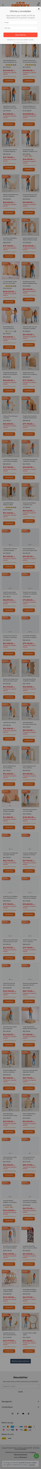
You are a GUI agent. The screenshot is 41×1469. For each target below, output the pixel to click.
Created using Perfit (20, 42)
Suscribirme (20, 35)
